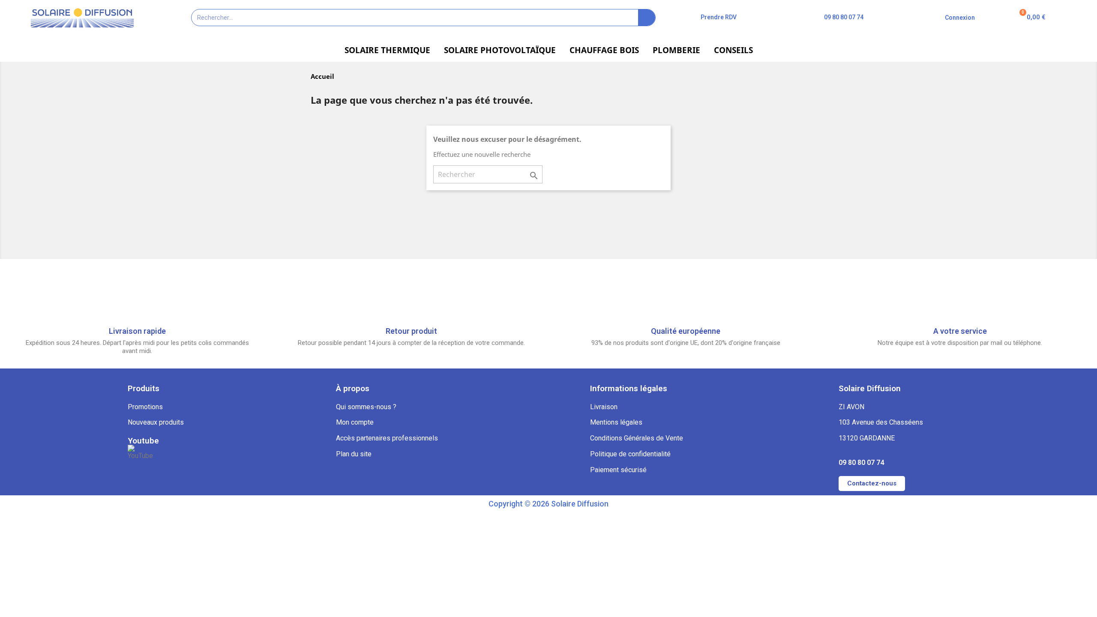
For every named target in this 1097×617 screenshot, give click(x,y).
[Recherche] (646, 17)
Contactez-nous (871, 483)
